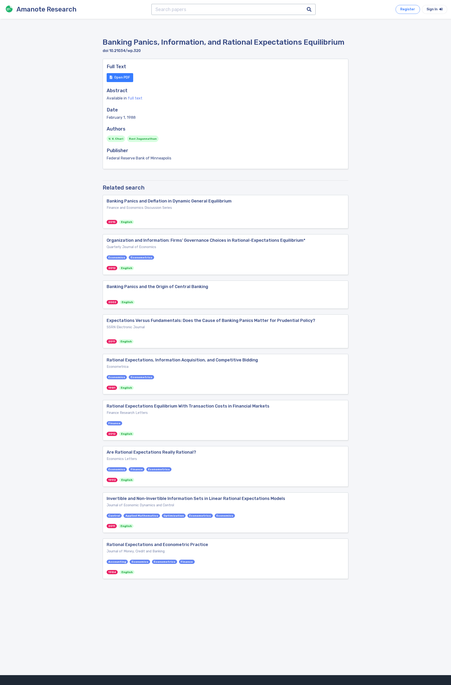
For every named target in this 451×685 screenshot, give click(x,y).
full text (135, 98)
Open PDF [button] (122, 77)
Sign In (432, 9)
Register (407, 9)
